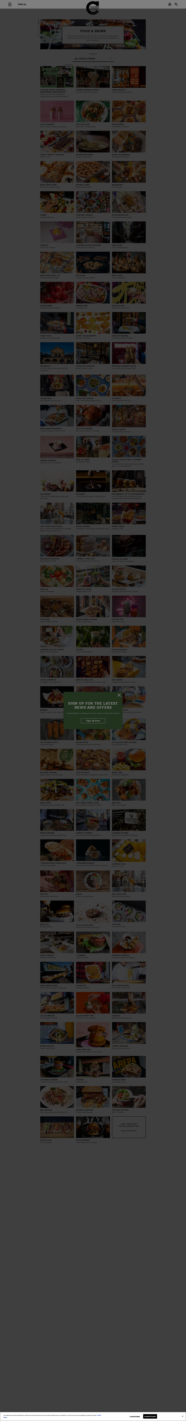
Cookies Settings (135, 1416)
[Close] (182, 1416)
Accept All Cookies (150, 1416)
